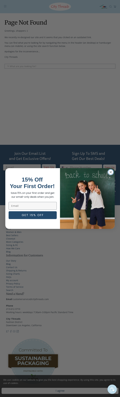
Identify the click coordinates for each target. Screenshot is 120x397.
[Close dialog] (110, 172)
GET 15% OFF (33, 215)
